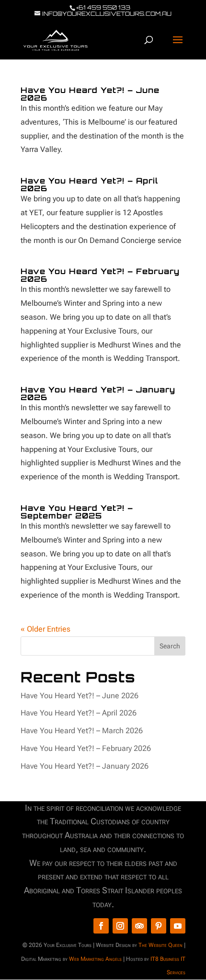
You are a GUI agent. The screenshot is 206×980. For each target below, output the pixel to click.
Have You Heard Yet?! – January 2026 (98, 393)
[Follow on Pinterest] (158, 926)
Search (170, 646)
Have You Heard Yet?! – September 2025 (77, 511)
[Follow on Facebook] (101, 926)
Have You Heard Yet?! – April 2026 (89, 184)
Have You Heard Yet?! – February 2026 (100, 275)
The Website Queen (160, 945)
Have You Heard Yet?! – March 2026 (82, 730)
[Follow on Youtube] (177, 926)
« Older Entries (45, 629)
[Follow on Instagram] (120, 926)
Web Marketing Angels (95, 959)
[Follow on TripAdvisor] (139, 926)
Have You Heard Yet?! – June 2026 (90, 94)
